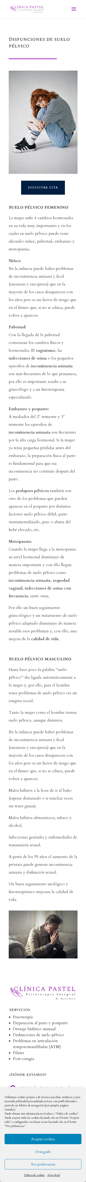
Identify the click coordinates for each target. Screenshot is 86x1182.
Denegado (43, 1151)
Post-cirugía (23, 1058)
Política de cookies (34, 1175)
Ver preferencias (43, 1164)
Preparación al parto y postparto (40, 1023)
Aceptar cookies (43, 1139)
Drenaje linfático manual (34, 1029)
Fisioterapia (23, 1017)
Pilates (18, 1052)
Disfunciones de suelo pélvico (38, 1035)
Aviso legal (53, 1175)
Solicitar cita (43, 187)
